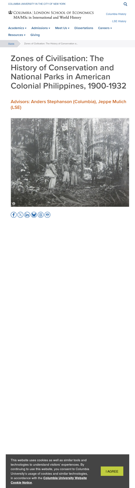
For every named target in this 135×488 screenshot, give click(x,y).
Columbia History (116, 14)
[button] (14, 215)
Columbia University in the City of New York (37, 3)
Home (11, 43)
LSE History (119, 21)
